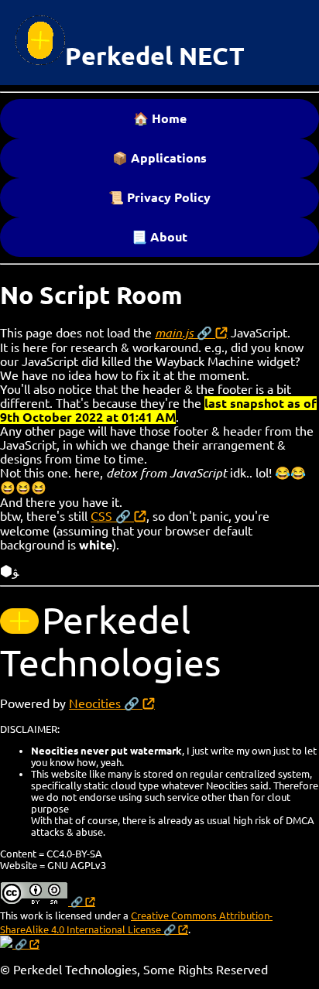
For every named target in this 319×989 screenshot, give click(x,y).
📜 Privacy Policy (159, 197)
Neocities (95, 703)
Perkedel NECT (155, 56)
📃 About (159, 237)
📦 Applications (159, 158)
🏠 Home (160, 118)
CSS (101, 516)
